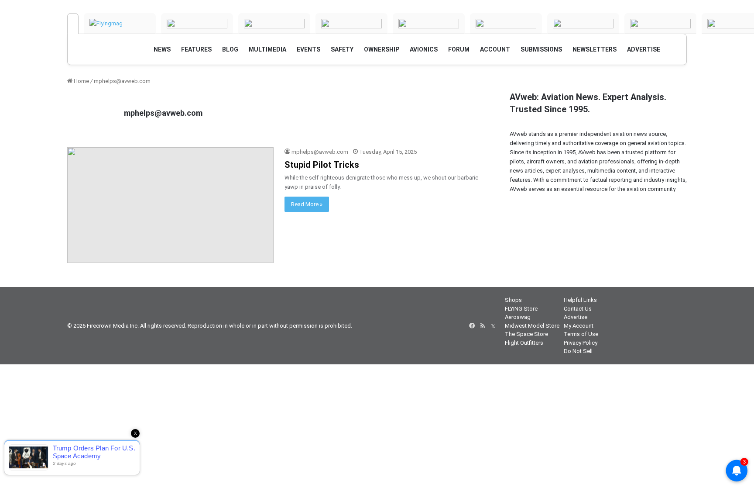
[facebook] (472, 326)
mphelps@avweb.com (163, 113)
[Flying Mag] (120, 23)
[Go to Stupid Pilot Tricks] (170, 205)
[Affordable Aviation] (583, 23)
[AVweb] (73, 23)
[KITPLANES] (429, 23)
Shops (513, 300)
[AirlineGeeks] (197, 23)
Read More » (306, 204)
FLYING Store (521, 308)
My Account (578, 325)
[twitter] (493, 326)
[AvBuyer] (351, 23)
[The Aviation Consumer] (660, 23)
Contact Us (578, 308)
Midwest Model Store (532, 325)
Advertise (575, 317)
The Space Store (526, 334)
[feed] (482, 326)
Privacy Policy (580, 342)
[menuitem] (162, 49)
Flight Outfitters (524, 342)
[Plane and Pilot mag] (506, 23)
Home (80, 81)
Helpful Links (580, 300)
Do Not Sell (578, 351)
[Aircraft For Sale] (274, 23)
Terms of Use (581, 334)
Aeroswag (518, 317)
